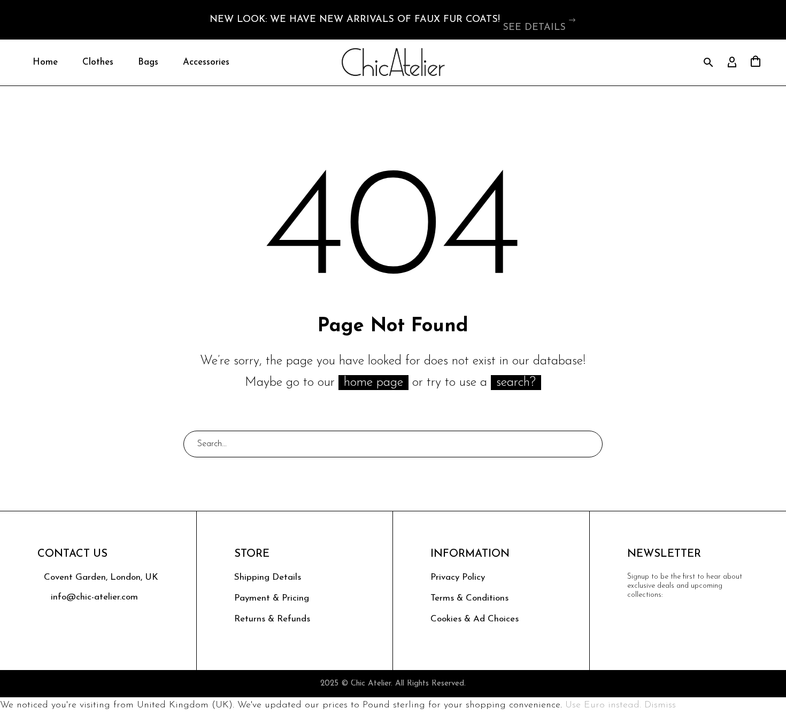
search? (516, 382)
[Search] (589, 444)
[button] (572, 20)
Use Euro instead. (603, 705)
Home (45, 62)
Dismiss (660, 705)
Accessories (206, 62)
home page (373, 382)
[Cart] (755, 62)
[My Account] (732, 62)
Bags (148, 62)
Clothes (97, 62)
